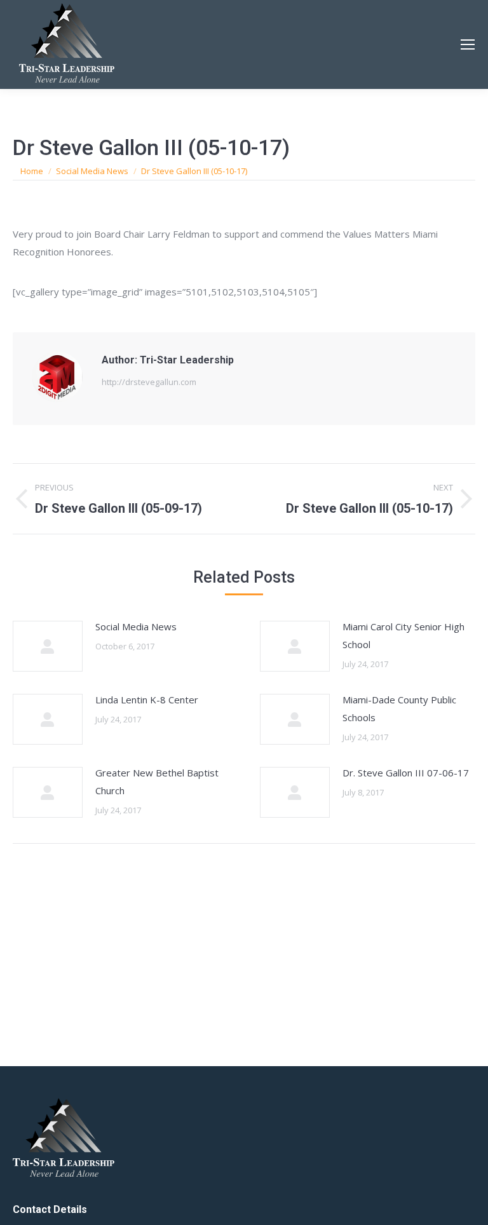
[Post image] (48, 646)
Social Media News (136, 626)
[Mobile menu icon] (467, 44)
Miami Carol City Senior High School (403, 635)
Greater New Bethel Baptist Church (157, 781)
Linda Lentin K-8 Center (146, 699)
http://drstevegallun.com (149, 382)
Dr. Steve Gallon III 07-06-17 (405, 772)
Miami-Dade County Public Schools (399, 708)
